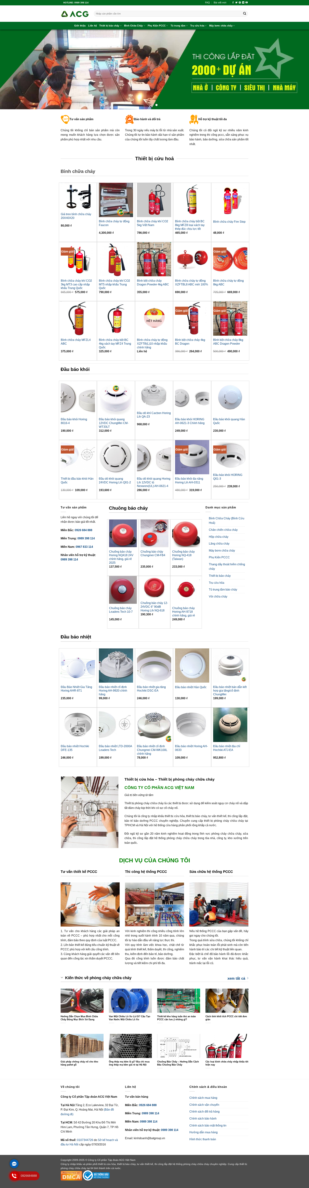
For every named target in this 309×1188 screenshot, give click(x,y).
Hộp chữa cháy (218, 536)
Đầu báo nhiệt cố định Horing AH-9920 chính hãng (113, 690)
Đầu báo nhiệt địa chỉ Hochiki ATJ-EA (226, 748)
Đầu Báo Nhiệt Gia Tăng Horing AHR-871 (76, 688)
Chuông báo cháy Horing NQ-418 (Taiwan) (183, 555)
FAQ (207, 2)
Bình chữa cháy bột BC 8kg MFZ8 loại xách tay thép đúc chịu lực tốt (190, 225)
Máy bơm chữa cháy (220, 25)
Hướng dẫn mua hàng (203, 1132)
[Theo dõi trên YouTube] (247, 2)
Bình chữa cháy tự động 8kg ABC (228, 282)
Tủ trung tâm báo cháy (223, 589)
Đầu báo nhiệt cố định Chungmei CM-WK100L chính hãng (152, 750)
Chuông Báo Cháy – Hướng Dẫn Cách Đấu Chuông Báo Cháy (178, 1063)
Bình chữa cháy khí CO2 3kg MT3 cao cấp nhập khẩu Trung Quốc (76, 284)
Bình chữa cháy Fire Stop (229, 221)
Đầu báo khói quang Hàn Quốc (229, 421)
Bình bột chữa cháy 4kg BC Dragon (190, 341)
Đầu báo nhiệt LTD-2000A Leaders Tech (115, 748)
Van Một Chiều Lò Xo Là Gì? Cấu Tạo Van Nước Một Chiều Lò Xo (129, 1018)
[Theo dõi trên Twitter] (236, 2)
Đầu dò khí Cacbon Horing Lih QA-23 (154, 414)
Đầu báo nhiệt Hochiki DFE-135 (75, 748)
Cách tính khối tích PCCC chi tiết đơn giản (226, 1018)
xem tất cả (236, 978)
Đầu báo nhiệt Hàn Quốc (191, 687)
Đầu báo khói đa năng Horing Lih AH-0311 (189, 480)
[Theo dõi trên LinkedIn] (243, 2)
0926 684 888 (83, 530)
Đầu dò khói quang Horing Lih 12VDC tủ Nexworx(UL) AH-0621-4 (153, 482)
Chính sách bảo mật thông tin (207, 1125)
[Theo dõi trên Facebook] (233, 2)
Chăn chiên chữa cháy (223, 529)
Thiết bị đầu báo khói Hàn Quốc (77, 480)
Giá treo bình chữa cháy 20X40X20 (76, 216)
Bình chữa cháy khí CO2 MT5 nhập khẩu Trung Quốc (114, 284)
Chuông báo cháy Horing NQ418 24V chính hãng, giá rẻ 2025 (121, 557)
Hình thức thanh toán (202, 1139)
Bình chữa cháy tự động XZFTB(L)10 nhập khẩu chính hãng (152, 343)
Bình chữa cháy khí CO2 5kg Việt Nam (152, 223)
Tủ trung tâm (178, 25)
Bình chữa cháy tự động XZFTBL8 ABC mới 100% (191, 282)
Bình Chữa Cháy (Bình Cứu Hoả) (226, 521)
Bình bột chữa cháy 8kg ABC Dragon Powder (228, 341)
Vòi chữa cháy (218, 596)
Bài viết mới (220, 2)
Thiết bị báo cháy (109, 25)
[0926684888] (14, 1179)
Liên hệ (92, 25)
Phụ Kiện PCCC (157, 25)
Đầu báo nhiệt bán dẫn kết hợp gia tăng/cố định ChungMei (230, 690)
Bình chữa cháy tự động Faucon (114, 223)
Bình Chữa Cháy (133, 25)
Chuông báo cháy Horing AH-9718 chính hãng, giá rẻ (183, 612)
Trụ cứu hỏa (197, 25)
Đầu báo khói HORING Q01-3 (227, 476)
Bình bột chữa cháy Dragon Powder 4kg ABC (153, 282)
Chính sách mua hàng (203, 1097)
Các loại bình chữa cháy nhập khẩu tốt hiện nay (226, 1063)
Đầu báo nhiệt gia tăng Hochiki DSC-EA (151, 688)
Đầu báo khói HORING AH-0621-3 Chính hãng (190, 421)
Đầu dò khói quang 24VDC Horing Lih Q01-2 (115, 480)
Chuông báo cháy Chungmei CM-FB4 (153, 553)
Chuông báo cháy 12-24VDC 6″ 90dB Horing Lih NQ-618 (154, 606)
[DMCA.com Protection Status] (71, 1175)
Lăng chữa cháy (219, 543)
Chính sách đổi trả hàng (204, 1111)
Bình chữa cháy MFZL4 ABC (76, 341)
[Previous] (11, 69)
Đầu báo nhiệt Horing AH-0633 (191, 748)
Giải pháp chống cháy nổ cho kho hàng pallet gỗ (79, 1063)
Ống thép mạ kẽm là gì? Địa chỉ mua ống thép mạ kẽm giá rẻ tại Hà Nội (129, 1063)
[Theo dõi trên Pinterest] (240, 2)
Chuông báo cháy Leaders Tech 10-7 (121, 610)
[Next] (298, 69)
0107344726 (85, 1140)
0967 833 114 (84, 546)
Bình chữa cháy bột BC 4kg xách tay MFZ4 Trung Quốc (115, 343)
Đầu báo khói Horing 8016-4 (74, 421)
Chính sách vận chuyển (204, 1104)
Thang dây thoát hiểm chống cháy (227, 566)
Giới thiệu (80, 25)
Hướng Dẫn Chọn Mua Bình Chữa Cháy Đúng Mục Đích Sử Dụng (79, 1018)
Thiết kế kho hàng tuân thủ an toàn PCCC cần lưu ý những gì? (176, 1018)
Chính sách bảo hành (203, 1118)
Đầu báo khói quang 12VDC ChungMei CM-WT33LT (113, 423)
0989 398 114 (86, 538)
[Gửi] (245, 14)
